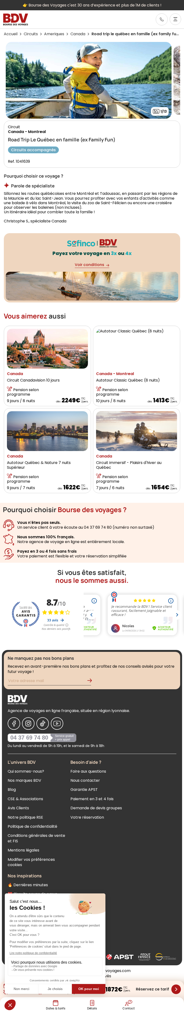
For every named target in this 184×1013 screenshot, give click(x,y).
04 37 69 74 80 (29, 737)
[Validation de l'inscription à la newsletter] (91, 681)
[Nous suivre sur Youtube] (57, 723)
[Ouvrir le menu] (175, 19)
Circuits (31, 34)
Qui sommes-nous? (26, 771)
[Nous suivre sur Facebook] (14, 723)
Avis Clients (18, 808)
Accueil (10, 34)
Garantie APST (84, 789)
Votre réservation (87, 817)
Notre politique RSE (25, 817)
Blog (12, 789)
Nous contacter (85, 780)
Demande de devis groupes (96, 808)
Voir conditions (89, 264)
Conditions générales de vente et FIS (36, 838)
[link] (162, 19)
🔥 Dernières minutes (28, 885)
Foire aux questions (88, 771)
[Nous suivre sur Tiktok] (42, 723)
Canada (77, 34)
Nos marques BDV (24, 780)
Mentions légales (23, 850)
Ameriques (54, 34)
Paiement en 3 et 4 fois (92, 799)
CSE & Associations (25, 799)
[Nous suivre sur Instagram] (28, 723)
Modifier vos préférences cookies (31, 862)
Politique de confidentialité (32, 826)
